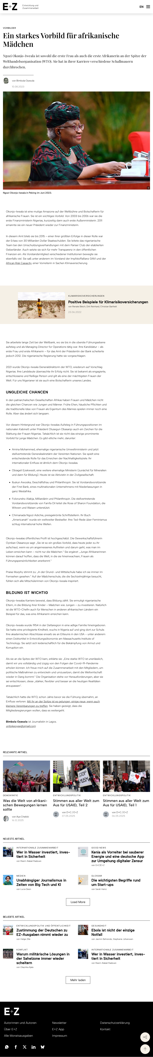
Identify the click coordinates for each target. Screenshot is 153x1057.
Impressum (59, 1035)
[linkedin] (33, 1046)
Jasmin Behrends (103, 939)
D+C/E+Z (99, 865)
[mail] (6, 1046)
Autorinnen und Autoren (20, 1023)
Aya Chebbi (20, 816)
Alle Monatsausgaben (18, 1035)
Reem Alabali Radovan (30, 861)
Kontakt (105, 1029)
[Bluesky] (42, 1046)
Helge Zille (25, 939)
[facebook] (15, 1046)
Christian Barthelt (108, 306)
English (141, 7)
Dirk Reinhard (93, 306)
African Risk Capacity (18, 263)
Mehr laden (78, 980)
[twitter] (24, 1046)
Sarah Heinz (101, 889)
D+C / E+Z (70, 812)
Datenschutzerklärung (115, 1023)
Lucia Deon (25, 889)
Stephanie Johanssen (123, 939)
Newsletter (59, 1023)
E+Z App (58, 1029)
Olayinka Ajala (26, 967)
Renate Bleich (78, 306)
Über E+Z (10, 1029)
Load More (78, 902)
